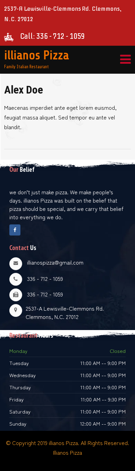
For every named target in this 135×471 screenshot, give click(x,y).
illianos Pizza (36, 55)
